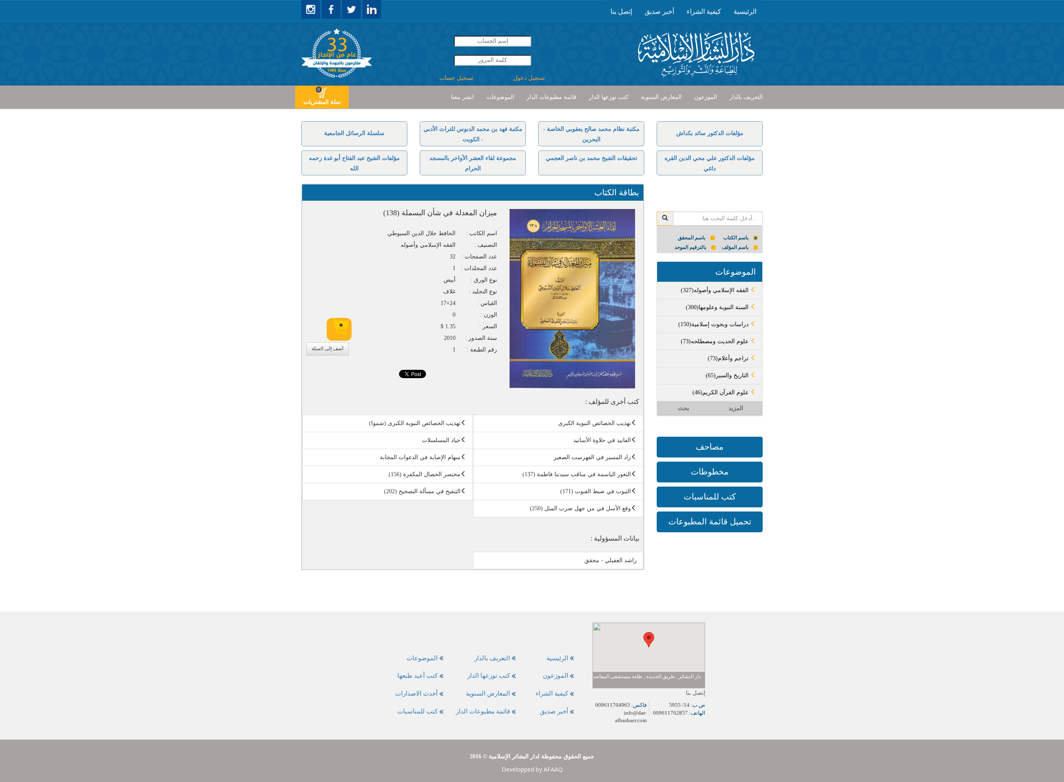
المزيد (736, 408)
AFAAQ (553, 769)
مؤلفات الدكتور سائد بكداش (710, 133)
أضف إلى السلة (327, 349)
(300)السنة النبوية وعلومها (718, 307)
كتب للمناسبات (710, 496)
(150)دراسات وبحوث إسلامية (714, 324)
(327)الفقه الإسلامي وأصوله (715, 290)
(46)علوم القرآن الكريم (721, 392)
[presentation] (745, 11)
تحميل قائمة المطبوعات (709, 521)
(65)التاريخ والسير (728, 375)
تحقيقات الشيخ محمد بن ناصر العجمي (591, 158)
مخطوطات (710, 471)
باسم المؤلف (735, 247)
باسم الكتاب (736, 238)
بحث (683, 408)
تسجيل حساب (456, 78)
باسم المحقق (691, 238)
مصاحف (710, 446)
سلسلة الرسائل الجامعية (354, 133)
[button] (648, 639)
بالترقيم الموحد (690, 247)
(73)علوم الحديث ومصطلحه (715, 341)
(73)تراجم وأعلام (729, 358)
